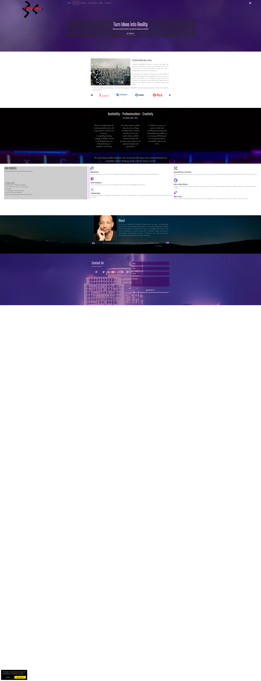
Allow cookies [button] (20, 677)
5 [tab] (130, 99)
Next (169, 95)
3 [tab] (126, 99)
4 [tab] (128, 99)
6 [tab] (132, 99)
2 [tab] (124, 99)
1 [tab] (122, 99)
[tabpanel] (127, 95)
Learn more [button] (21, 673)
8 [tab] (136, 99)
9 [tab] (138, 99)
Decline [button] (8, 677)
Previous (91, 95)
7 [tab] (134, 99)
